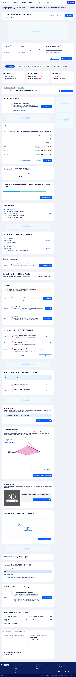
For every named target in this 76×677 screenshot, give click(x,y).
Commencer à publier (47, 378)
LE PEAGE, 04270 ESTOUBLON (52, 46)
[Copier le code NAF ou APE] (39, 49)
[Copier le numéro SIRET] (13, 49)
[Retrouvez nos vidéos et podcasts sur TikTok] (68, 671)
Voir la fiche (48, 240)
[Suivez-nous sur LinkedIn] (58, 671)
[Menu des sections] (3, 66)
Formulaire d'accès (7, 278)
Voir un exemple (23, 110)
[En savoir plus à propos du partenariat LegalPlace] (26, 616)
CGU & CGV (47, 675)
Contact (27, 66)
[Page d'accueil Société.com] (4, 2)
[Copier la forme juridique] (31, 53)
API (15, 672)
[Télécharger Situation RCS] (50, 147)
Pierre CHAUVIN (10, 577)
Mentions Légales (72, 675)
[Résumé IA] (42, 336)
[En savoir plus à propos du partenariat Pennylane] (51, 620)
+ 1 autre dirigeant (57, 50)
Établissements (37, 66)
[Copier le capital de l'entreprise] (50, 139)
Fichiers (16, 668)
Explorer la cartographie (44, 539)
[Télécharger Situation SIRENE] (50, 150)
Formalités (24, 2)
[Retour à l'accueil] (5, 664)
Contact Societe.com (40, 666)
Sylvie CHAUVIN (49, 50)
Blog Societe (59, 666)
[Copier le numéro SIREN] (10, 46)
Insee (47, 54)
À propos (41, 675)
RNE (50, 54)
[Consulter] (46, 336)
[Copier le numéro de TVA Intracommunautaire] (12, 53)
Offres (30, 2)
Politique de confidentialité (63, 675)
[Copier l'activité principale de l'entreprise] (50, 131)
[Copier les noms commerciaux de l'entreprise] (50, 143)
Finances (57, 66)
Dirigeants (48, 66)
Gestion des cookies (54, 675)
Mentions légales (44, 58)
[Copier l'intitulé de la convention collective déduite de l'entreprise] (50, 135)
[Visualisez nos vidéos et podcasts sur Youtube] (65, 671)
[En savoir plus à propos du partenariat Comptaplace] (26, 623)
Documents (66, 66)
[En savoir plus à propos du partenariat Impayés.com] (51, 616)
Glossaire (38, 668)
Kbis (20, 66)
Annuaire (16, 670)
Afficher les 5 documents (45, 355)
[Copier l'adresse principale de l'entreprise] (61, 46)
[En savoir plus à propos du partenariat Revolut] (26, 620)
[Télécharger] (50, 336)
